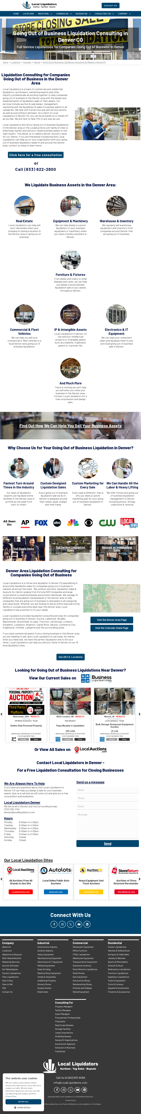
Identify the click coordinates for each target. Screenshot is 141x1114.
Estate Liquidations (117, 947)
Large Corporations (64, 1032)
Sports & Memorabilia (118, 961)
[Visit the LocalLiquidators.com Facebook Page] (54, 924)
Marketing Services (11, 961)
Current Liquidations (11, 973)
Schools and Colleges (82, 988)
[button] (23, 1107)
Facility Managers (63, 1010)
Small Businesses (63, 1036)
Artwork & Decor (115, 965)
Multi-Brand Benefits (11, 958)
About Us (6, 947)
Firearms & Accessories (119, 991)
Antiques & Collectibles (118, 954)
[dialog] (23, 1092)
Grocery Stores (44, 984)
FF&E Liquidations (81, 954)
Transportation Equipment (85, 961)
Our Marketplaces (10, 969)
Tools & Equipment (116, 980)
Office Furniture (80, 950)
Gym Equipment (80, 976)
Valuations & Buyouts (12, 954)
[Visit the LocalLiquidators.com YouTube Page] (78, 924)
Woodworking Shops (82, 984)
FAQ (4, 988)
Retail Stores (79, 973)
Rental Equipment (81, 991)
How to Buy (7, 980)
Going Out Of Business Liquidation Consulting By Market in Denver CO (74, 62)
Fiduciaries (60, 1021)
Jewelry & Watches (116, 958)
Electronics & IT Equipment (50, 961)
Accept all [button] (23, 1102)
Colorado (27, 62)
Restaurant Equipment (83, 947)
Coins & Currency (115, 984)
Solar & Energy (44, 969)
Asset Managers (62, 1014)
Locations (15, 62)
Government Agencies (65, 1044)
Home (5, 62)
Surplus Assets (44, 988)
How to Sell (7, 984)
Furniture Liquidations (118, 973)
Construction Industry (47, 947)
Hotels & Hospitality (46, 976)
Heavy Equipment (45, 954)
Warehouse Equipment (83, 958)
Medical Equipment (46, 965)
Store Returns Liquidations (85, 969)
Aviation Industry (45, 950)
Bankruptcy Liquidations (119, 969)
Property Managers (63, 1006)
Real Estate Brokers (64, 1025)
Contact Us (7, 991)
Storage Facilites (63, 1029)
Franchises (60, 1051)
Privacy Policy (11, 1096)
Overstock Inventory (82, 965)
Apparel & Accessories (118, 988)
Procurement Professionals (67, 1017)
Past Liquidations (10, 976)
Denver (37, 62)
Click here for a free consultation (35, 155)
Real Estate (42, 991)
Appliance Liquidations (118, 976)
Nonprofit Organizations (66, 1040)
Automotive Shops (81, 980)
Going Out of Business (65, 1047)
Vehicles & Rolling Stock (119, 950)
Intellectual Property (46, 980)
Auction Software (10, 965)
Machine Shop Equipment (49, 973)
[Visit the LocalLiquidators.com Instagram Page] (62, 924)
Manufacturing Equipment (49, 958)
